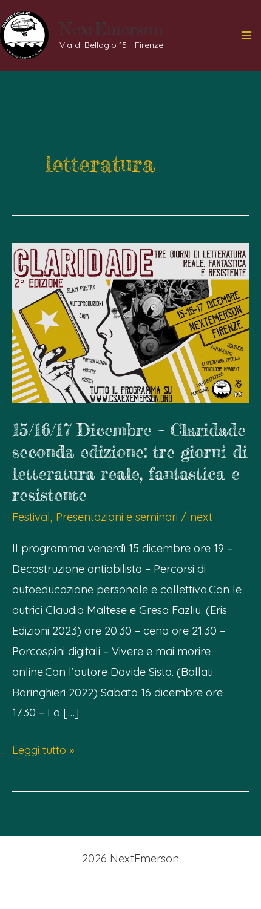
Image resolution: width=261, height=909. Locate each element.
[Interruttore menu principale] (246, 35)
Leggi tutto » (43, 751)
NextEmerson (111, 29)
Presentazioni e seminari (117, 517)
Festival (31, 517)
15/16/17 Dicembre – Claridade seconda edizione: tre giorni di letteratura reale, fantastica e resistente (130, 462)
